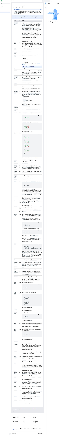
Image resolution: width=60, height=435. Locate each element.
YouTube (24, 422)
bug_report (56, 3)
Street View (5, 1)
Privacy (15, 433)
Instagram (24, 418)
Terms (13, 433)
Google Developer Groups (15, 417)
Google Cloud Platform (34, 428)
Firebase (34, 418)
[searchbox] (5, 3)
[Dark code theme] (40, 115)
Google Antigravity (35, 421)
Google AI (40, 428)
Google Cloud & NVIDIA (15, 421)
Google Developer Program (15, 416)
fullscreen (57, 3)
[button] (5, 8)
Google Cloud (35, 422)
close (58, 3)
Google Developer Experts (15, 418)
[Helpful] (39, 5)
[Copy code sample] (41, 115)
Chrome (34, 417)
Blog (23, 416)
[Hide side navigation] (10, 433)
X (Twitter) (24, 421)
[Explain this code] (38, 115)
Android (34, 416)
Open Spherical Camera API (14, 1)
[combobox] (46, 1)
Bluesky (24, 417)
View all (34, 425)
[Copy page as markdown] (22, 7)
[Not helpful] (41, 5)
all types (37, 157)
